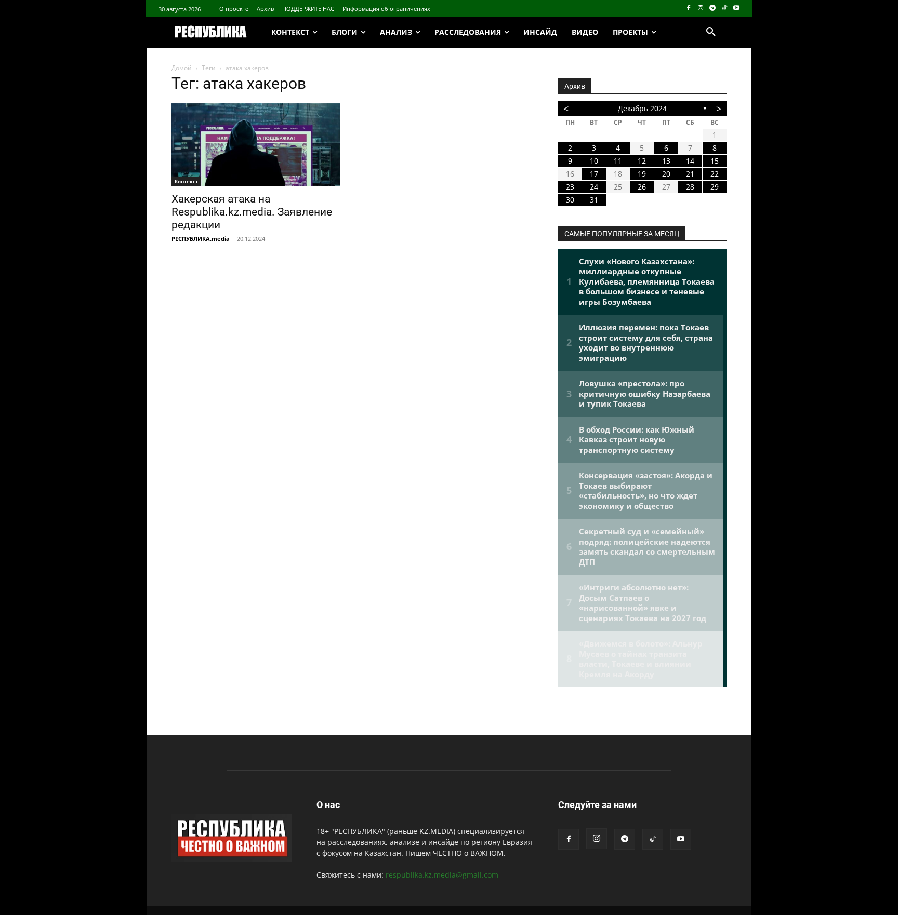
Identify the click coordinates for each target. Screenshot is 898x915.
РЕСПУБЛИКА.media (200, 239)
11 (618, 161)
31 (594, 200)
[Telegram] (713, 9)
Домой (181, 67)
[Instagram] (701, 9)
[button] (711, 32)
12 (642, 161)
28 (690, 187)
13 (666, 161)
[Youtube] (736, 9)
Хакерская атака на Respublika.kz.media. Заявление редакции (251, 212)
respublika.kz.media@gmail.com (442, 875)
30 (570, 200)
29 (714, 187)
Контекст (186, 181)
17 (594, 174)
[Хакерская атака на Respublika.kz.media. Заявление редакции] (255, 144)
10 (594, 161)
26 (642, 187)
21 (690, 174)
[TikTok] (724, 9)
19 (642, 174)
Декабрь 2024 (642, 108)
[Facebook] (689, 9)
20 (666, 174)
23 (570, 187)
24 (594, 187)
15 (714, 161)
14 (690, 161)
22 (714, 174)
